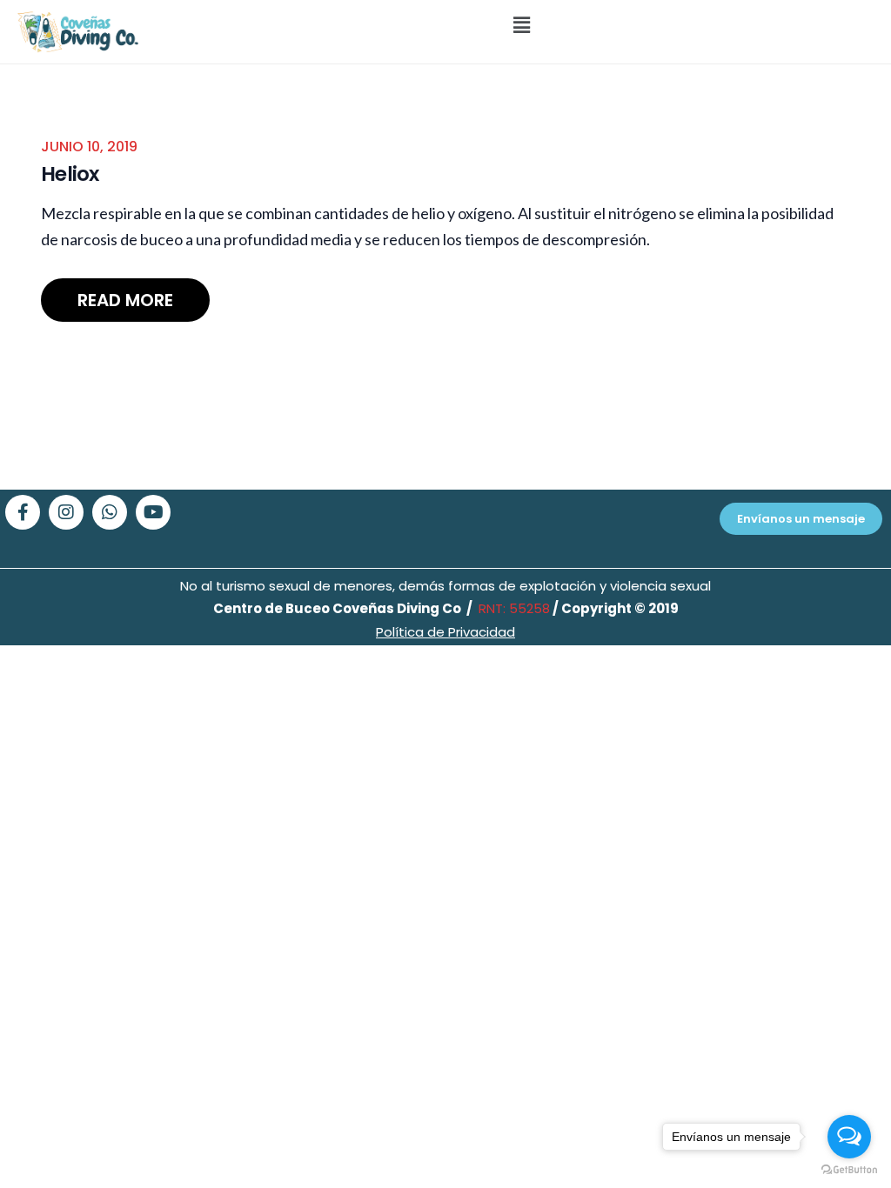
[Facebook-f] (22, 512)
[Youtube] (153, 512)
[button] (521, 25)
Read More (125, 300)
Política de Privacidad (445, 632)
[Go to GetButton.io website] (849, 1170)
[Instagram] (66, 512)
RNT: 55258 (512, 608)
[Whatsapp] (109, 512)
